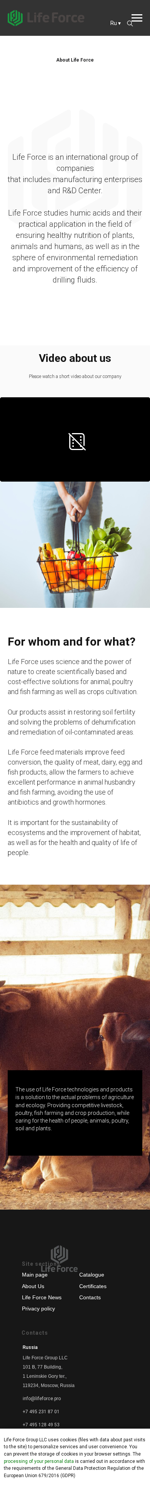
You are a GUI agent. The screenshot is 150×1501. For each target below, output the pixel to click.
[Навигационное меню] (137, 18)
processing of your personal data (39, 1461)
